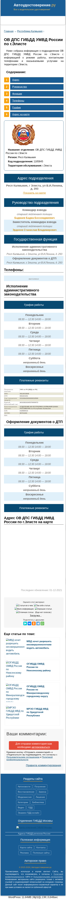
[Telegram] (38, 623)
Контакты (41, 847)
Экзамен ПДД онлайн (28, 813)
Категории (23, 802)
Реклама (24, 852)
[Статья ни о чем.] (25, 605)
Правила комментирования (43, 765)
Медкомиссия (25, 797)
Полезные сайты (41, 852)
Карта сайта (26, 847)
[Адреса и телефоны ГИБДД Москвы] (34, 827)
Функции (17, 93)
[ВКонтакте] (29, 623)
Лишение (40, 797)
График (16, 107)
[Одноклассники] (34, 623)
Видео (21, 807)
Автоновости (24, 786)
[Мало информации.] (25, 609)
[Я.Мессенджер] (25, 623)
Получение (40, 786)
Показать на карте (34, 193)
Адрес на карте (21, 114)
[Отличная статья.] (25, 612)
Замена (42, 792)
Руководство (19, 86)
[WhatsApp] (42, 623)
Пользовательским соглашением (22, 757)
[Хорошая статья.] (44, 609)
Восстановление (26, 792)
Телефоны (18, 100)
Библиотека (38, 802)
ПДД (30, 807)
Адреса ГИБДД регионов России (34, 833)
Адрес (15, 80)
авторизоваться (41, 747)
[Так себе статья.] (42, 605)
